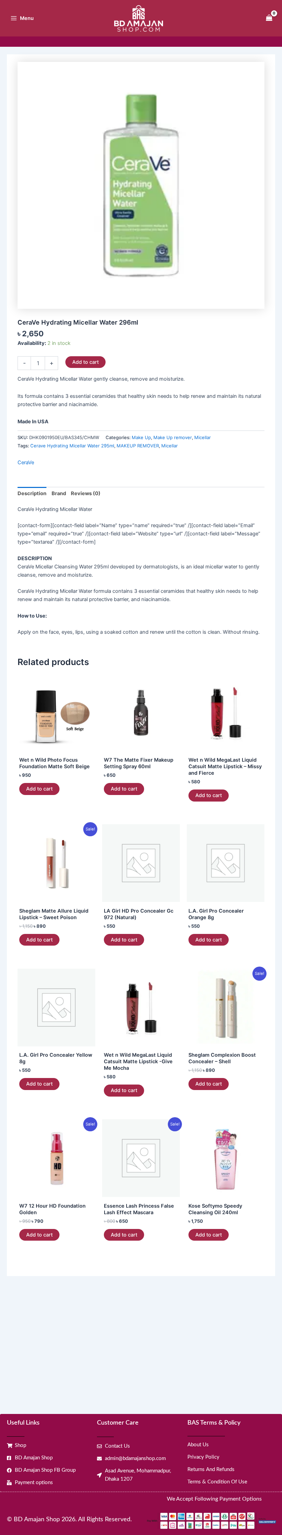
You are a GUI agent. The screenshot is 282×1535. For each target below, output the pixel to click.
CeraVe (26, 462)
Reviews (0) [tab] (85, 493)
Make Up (141, 437)
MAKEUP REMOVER (138, 445)
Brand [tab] (59, 493)
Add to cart (85, 362)
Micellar (202, 437)
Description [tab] (32, 493)
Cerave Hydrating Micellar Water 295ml (72, 445)
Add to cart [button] (39, 789)
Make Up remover (172, 437)
